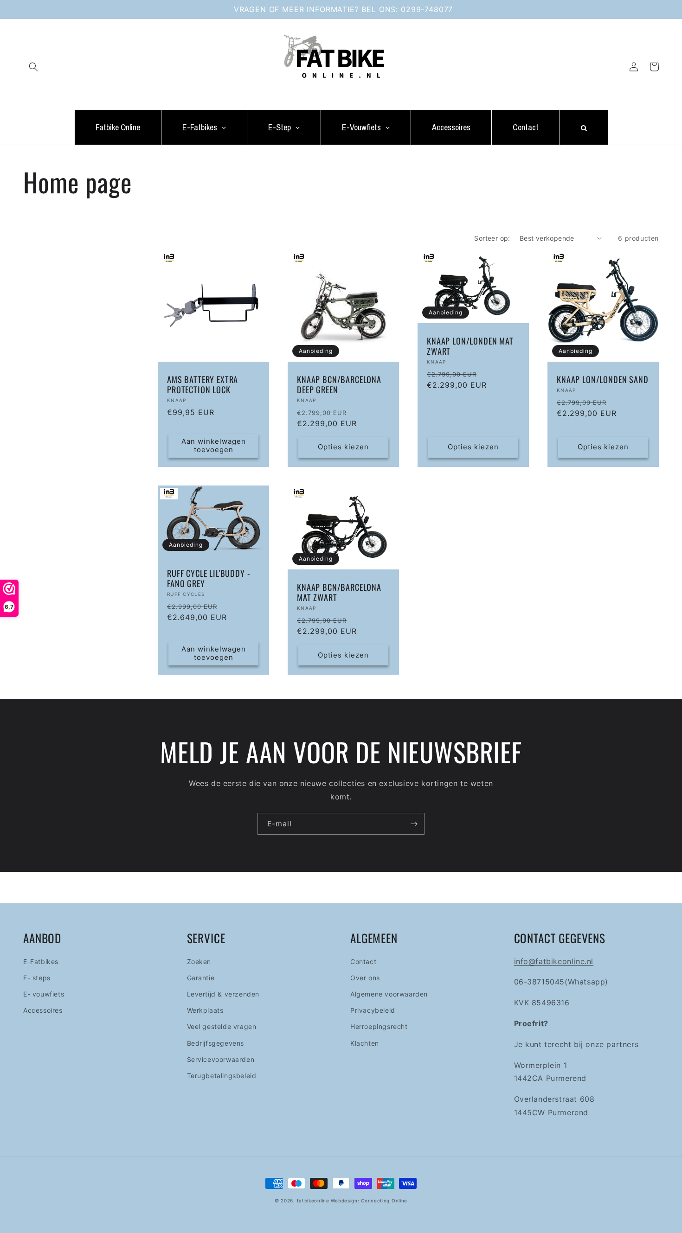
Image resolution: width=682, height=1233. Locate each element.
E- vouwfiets (43, 994)
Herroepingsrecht (379, 1026)
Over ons (365, 978)
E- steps (37, 978)
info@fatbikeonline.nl (554, 961)
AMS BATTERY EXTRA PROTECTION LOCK (202, 384)
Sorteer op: (492, 238)
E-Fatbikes (40, 961)
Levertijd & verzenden (223, 994)
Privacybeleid (372, 1010)
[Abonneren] (414, 824)
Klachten (364, 1043)
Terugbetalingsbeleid (222, 1076)
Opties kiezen (343, 446)
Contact (363, 961)
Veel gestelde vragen (222, 1026)
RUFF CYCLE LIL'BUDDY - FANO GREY (208, 578)
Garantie (201, 978)
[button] (33, 67)
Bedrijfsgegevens (215, 1043)
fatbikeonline (313, 1200)
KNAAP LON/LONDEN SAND (603, 379)
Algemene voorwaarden (389, 994)
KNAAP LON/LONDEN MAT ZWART (470, 346)
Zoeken (199, 961)
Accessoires (43, 1010)
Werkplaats (205, 1010)
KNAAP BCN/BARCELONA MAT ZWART (339, 592)
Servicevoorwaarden (221, 1059)
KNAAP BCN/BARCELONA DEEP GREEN (339, 384)
